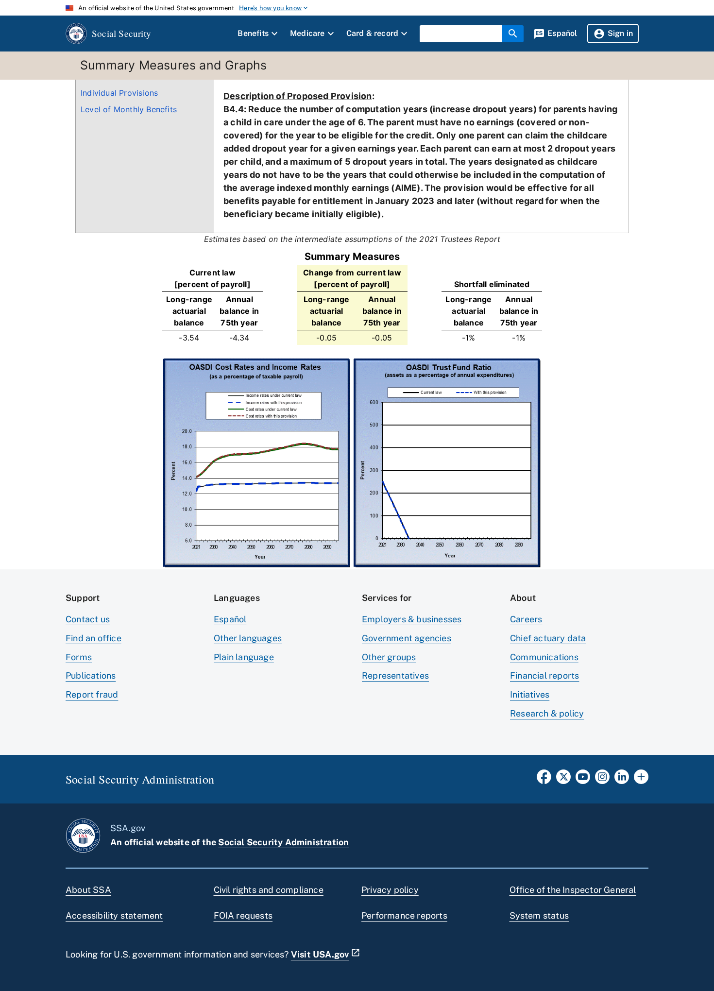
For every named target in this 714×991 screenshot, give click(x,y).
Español (230, 619)
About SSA (88, 890)
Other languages (248, 638)
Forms (79, 657)
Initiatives (529, 694)
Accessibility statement (114, 915)
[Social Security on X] (563, 779)
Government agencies (406, 638)
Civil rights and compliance (268, 890)
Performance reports (404, 915)
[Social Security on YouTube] (583, 779)
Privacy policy (390, 890)
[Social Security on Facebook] (544, 779)
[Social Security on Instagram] (602, 779)
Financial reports (544, 675)
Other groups (389, 657)
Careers (526, 619)
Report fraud (92, 694)
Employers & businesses (411, 619)
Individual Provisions (119, 93)
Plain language (244, 657)
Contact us (88, 619)
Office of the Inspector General (573, 890)
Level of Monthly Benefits (129, 109)
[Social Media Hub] (641, 779)
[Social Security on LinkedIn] (621, 779)
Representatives (395, 675)
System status (539, 915)
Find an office (93, 638)
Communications (544, 657)
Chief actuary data (548, 638)
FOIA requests (243, 915)
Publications (91, 675)
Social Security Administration (283, 842)
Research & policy (547, 713)
